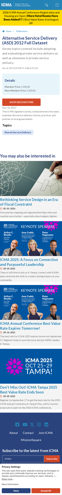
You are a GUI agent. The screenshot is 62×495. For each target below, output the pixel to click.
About (13, 433)
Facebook (17, 424)
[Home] (16, 5)
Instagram (39, 424)
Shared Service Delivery (18, 132)
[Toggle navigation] (57, 5)
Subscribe (51, 458)
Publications (22, 31)
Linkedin (46, 424)
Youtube (25, 424)
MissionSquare (31, 440)
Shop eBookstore (21, 102)
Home (8, 31)
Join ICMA (46, 433)
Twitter (32, 424)
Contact (28, 433)
